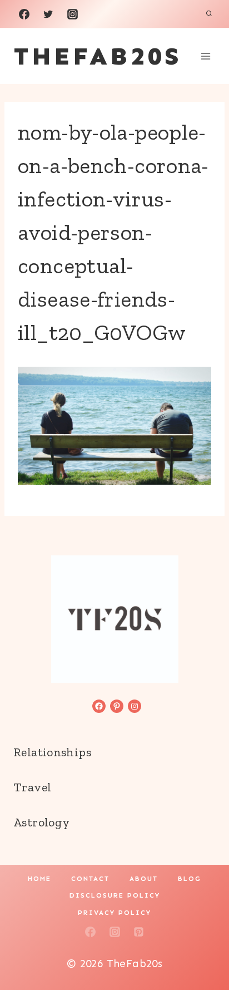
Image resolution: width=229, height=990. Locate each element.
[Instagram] (72, 13)
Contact (90, 879)
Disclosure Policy (114, 895)
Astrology (41, 822)
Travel (32, 787)
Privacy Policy (114, 913)
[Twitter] (48, 13)
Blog (189, 879)
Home (39, 879)
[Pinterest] (139, 932)
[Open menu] (205, 56)
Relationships (52, 752)
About (144, 879)
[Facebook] (23, 13)
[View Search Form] (209, 14)
